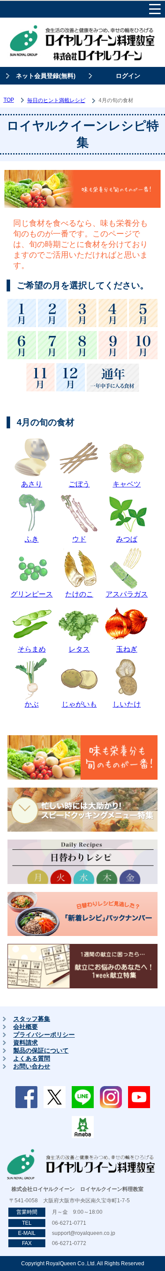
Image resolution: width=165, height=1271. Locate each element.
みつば (126, 539)
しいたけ (127, 704)
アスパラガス (127, 594)
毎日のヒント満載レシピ (56, 100)
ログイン (128, 75)
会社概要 (25, 1026)
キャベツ (127, 484)
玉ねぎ (126, 649)
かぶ (32, 704)
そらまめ (32, 649)
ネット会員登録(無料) (46, 75)
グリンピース (32, 594)
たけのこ (79, 594)
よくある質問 (31, 1058)
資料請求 (25, 1042)
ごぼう (79, 484)
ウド (79, 539)
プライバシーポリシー (44, 1034)
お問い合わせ (31, 1066)
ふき (32, 539)
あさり (31, 484)
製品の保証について (41, 1050)
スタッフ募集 (31, 1018)
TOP (9, 100)
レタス (79, 649)
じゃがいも (79, 704)
